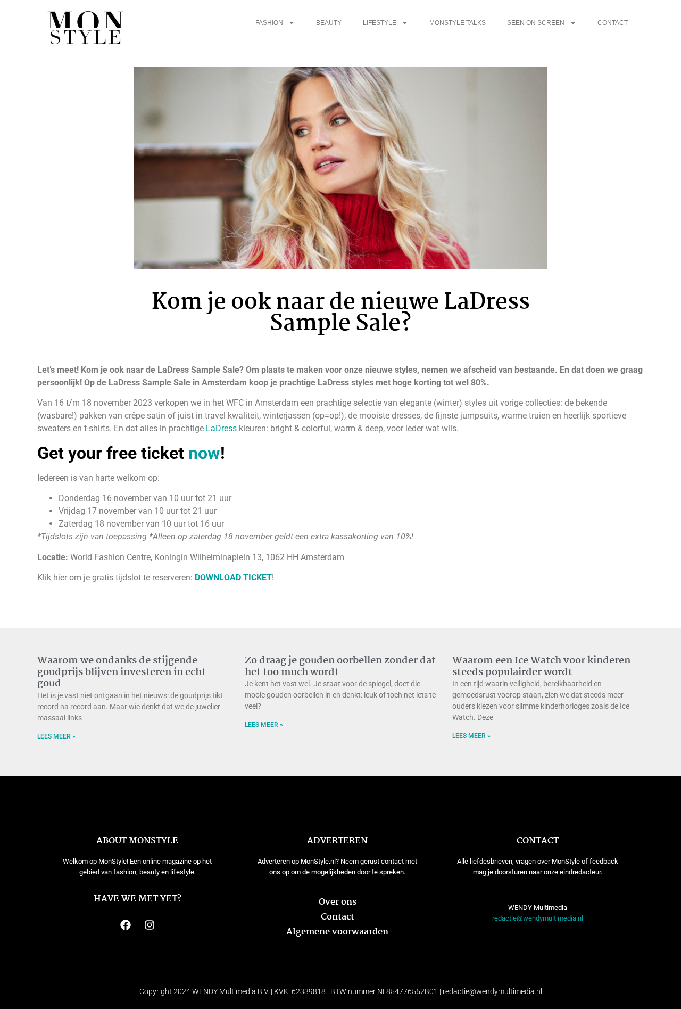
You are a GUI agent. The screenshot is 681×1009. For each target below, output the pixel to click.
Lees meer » (56, 736)
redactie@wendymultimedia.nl (537, 918)
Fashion (269, 23)
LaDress (221, 428)
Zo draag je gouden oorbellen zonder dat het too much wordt (340, 666)
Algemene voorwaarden (337, 932)
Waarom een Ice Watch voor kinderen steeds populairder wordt (541, 666)
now (204, 453)
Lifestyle (379, 23)
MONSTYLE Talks (457, 23)
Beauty (329, 23)
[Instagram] (149, 925)
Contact (612, 23)
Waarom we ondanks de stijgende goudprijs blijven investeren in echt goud (121, 672)
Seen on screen (535, 23)
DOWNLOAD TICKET (233, 577)
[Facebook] (125, 925)
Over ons (337, 902)
